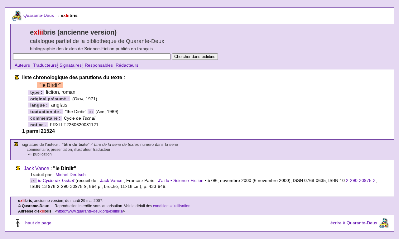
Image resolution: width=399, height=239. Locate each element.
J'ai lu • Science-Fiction (181, 180)
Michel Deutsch (70, 174)
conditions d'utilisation (171, 206)
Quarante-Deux (38, 15)
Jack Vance (36, 168)
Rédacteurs (127, 65)
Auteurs (22, 65)
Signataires (71, 65)
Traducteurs (45, 65)
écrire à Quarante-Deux (353, 223)
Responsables (99, 65)
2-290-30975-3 (361, 180)
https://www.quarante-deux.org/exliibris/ (90, 211)
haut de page (38, 223)
